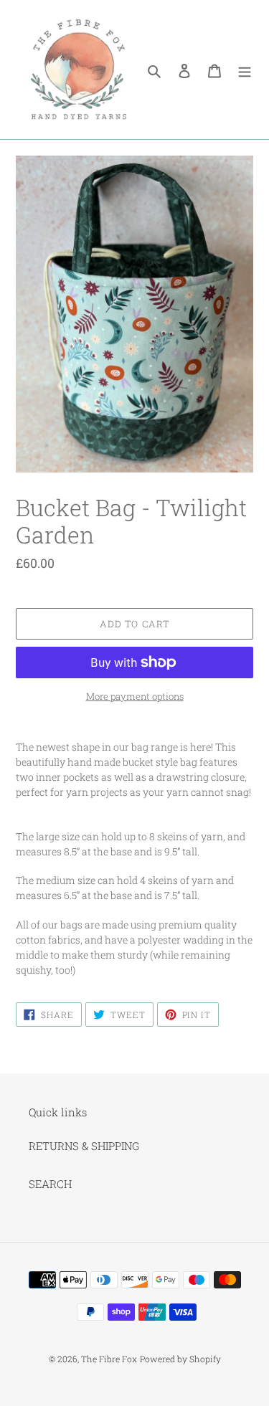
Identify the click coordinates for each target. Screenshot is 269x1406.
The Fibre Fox (109, 1358)
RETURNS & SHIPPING (84, 1146)
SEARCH (50, 1184)
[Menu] (245, 69)
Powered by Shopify (180, 1358)
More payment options (135, 696)
